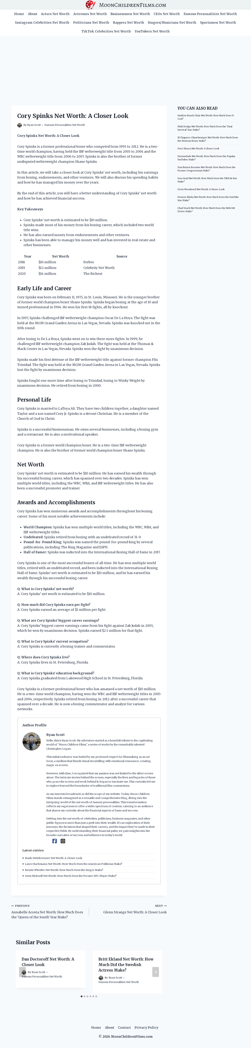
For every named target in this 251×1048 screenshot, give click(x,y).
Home (19, 14)
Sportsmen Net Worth (218, 23)
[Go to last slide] (22, 972)
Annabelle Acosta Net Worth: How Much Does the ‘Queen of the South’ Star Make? (47, 911)
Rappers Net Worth (128, 23)
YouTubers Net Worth (152, 31)
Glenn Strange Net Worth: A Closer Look (134, 909)
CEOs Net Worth (167, 14)
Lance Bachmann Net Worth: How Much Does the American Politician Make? (73, 864)
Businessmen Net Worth (130, 14)
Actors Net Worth (55, 14)
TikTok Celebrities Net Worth (106, 31)
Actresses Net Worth (90, 14)
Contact (124, 1028)
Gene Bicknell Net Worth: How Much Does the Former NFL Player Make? (70, 876)
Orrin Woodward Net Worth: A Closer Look (201, 189)
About (32, 14)
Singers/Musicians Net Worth (172, 23)
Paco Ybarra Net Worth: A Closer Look (198, 148)
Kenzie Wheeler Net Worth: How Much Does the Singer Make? (64, 870)
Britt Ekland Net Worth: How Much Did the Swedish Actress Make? (125, 964)
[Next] (155, 972)
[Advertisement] (125, 63)
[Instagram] (63, 841)
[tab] (82, 996)
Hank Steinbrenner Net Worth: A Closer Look (53, 858)
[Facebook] (54, 841)
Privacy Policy (146, 1028)
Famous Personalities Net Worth (210, 14)
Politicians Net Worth (91, 23)
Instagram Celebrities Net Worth (42, 23)
